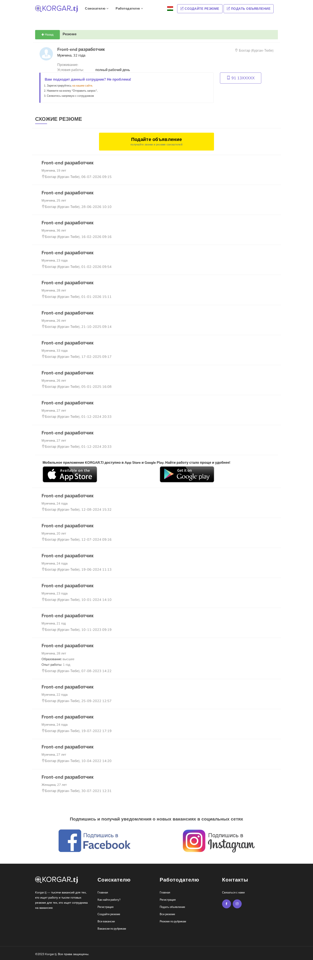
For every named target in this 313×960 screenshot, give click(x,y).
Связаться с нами (233, 893)
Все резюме (167, 914)
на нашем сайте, (82, 86)
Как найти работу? (109, 900)
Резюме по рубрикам (173, 921)
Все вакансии (106, 921)
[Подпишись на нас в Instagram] (226, 903)
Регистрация (105, 907)
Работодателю (128, 8)
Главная (103, 893)
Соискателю (95, 8)
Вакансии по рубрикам (112, 929)
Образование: (58, 659)
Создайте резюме (201, 9)
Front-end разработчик (67, 163)
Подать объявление (250, 9)
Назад (48, 35)
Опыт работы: (56, 665)
